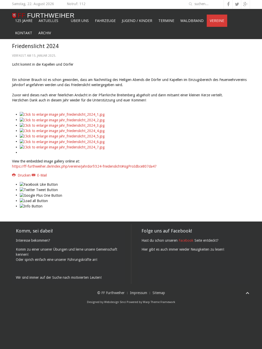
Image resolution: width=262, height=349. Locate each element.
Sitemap (158, 293)
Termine (166, 20)
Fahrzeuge (105, 20)
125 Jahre (23, 20)
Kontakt (23, 32)
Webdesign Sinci (115, 302)
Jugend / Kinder (137, 20)
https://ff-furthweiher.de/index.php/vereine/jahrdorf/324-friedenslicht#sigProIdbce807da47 (84, 166)
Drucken (24, 175)
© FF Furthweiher (111, 293)
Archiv (44, 32)
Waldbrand (192, 20)
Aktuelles (48, 20)
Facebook (186, 240)
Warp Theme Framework (159, 302)
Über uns (80, 20)
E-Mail (41, 175)
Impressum (138, 293)
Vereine (217, 20)
